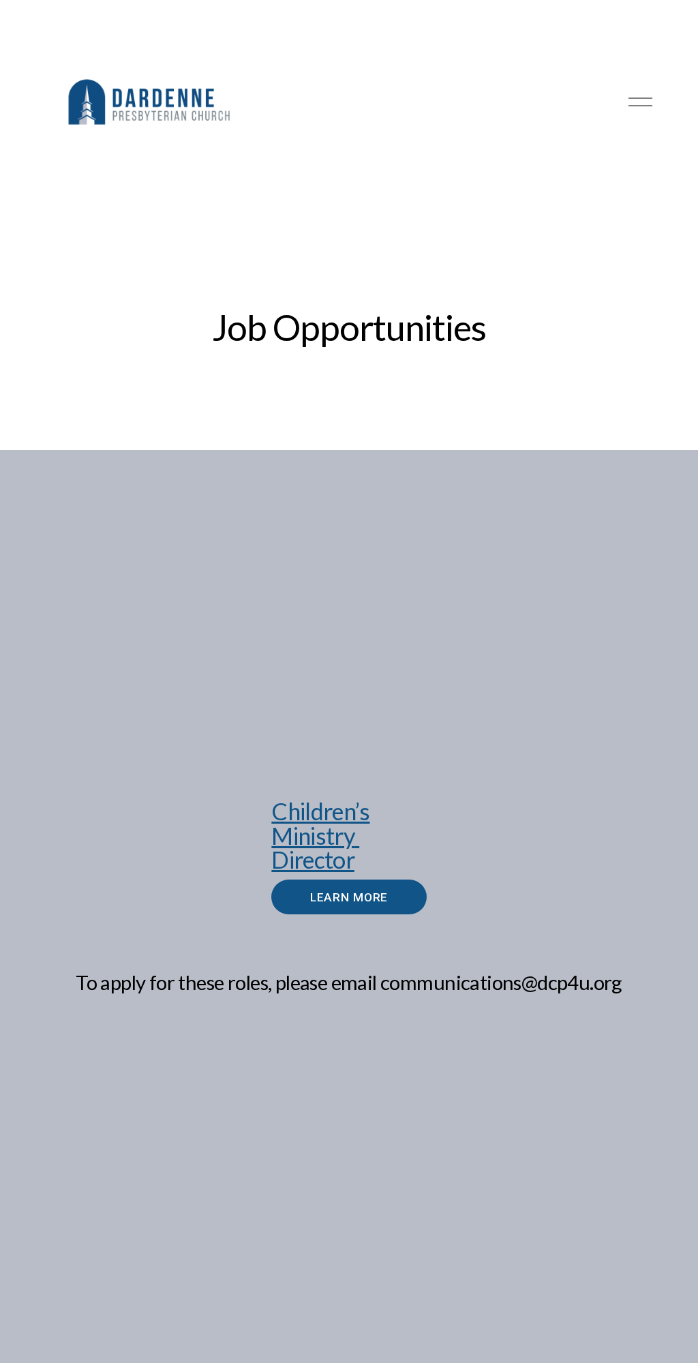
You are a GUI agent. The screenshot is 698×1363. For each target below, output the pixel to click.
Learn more (349, 897)
